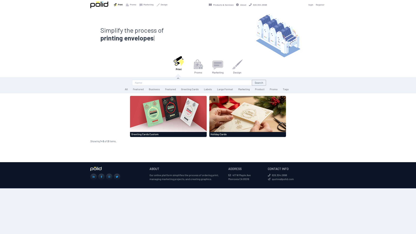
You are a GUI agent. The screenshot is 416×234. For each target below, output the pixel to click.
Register (320, 4)
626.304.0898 (259, 5)
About (242, 5)
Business (154, 89)
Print (120, 4)
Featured (138, 89)
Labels (208, 89)
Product (260, 89)
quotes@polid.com (283, 179)
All (126, 89)
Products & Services (223, 5)
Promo (132, 4)
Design (163, 4)
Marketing (148, 4)
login (310, 4)
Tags (286, 89)
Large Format (225, 89)
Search (259, 82)
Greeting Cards (190, 89)
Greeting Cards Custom (145, 134)
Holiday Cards (219, 134)
